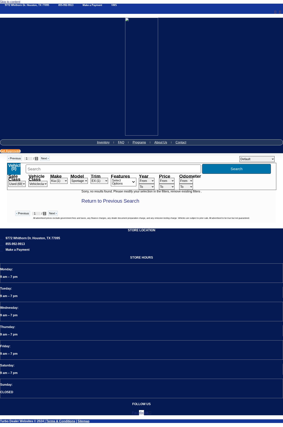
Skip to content (10, 1)
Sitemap (84, 421)
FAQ (121, 142)
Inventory (103, 142)
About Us (160, 142)
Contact (181, 142)
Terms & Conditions (60, 421)
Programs (139, 142)
